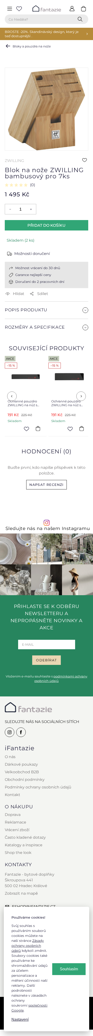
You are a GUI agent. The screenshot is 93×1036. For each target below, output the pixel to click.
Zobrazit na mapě (21, 893)
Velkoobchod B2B (22, 772)
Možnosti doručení (32, 253)
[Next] (81, 396)
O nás (10, 757)
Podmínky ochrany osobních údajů (38, 787)
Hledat (81, 19)
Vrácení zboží (17, 830)
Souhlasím (69, 969)
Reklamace (15, 822)
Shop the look (18, 852)
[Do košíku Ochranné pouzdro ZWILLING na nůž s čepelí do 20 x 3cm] (38, 428)
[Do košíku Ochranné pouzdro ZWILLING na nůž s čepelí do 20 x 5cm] (81, 428)
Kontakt (12, 794)
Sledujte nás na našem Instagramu (47, 528)
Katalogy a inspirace (23, 845)
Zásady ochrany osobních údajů (27, 946)
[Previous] (12, 396)
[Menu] (9, 8)
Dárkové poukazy (21, 764)
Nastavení (20, 1020)
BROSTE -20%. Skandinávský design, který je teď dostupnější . (41, 34)
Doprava (13, 814)
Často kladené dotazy (25, 837)
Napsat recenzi (46, 485)
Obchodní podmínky (25, 779)
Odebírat (46, 660)
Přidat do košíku (46, 225)
